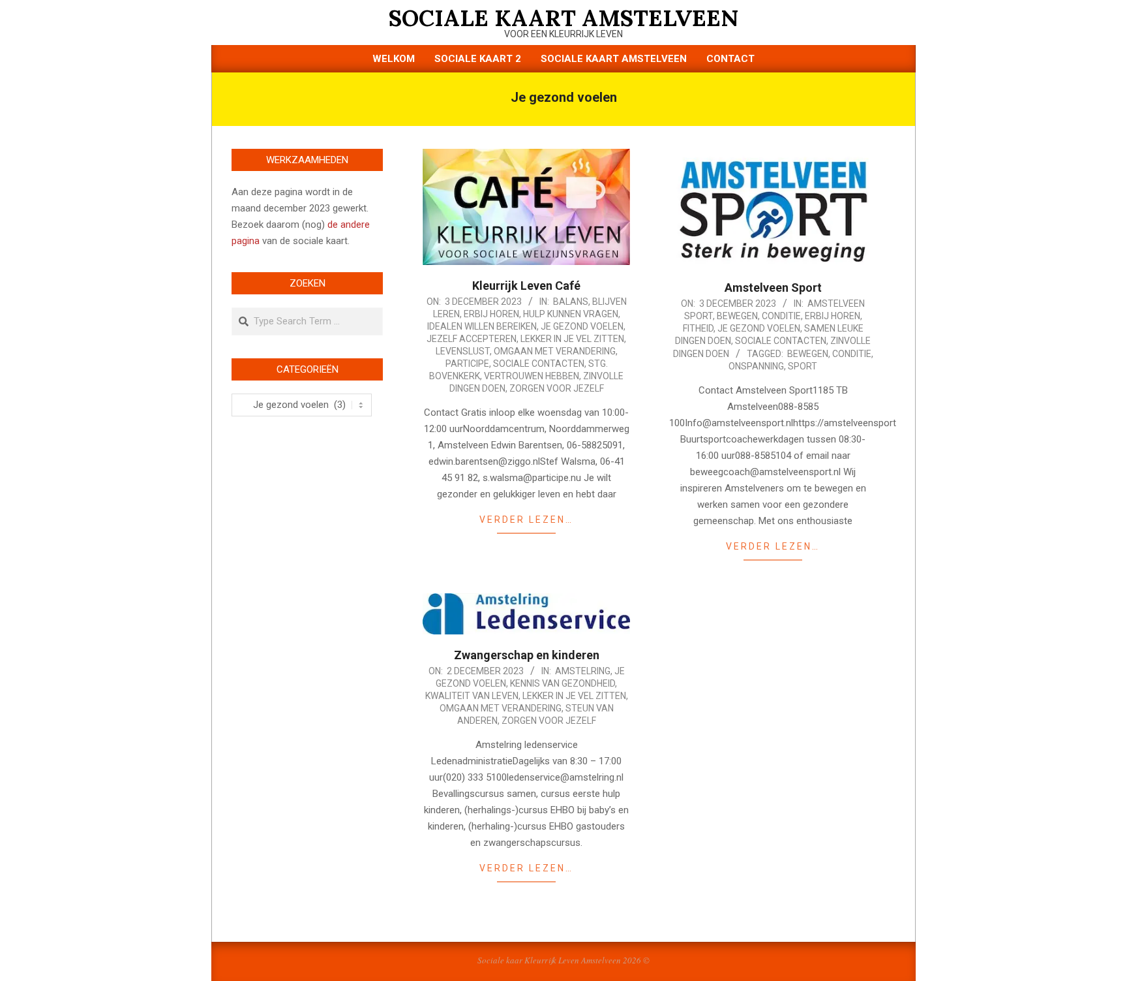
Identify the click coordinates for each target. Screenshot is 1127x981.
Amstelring (582, 671)
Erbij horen (491, 314)
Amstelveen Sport (773, 287)
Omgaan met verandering (555, 351)
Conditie (781, 316)
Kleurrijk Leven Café (526, 285)
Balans (570, 301)
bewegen (807, 354)
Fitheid (698, 328)
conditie (851, 354)
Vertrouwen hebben (531, 376)
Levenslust (463, 351)
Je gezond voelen (582, 326)
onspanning (756, 366)
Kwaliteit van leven (471, 696)
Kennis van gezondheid (562, 683)
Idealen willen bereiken (482, 326)
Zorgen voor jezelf (556, 388)
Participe (467, 363)
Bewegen (737, 316)
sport (802, 366)
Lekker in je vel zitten (572, 339)
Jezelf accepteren (472, 339)
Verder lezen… (526, 519)
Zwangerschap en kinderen (526, 655)
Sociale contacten (538, 363)
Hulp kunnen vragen (570, 314)
